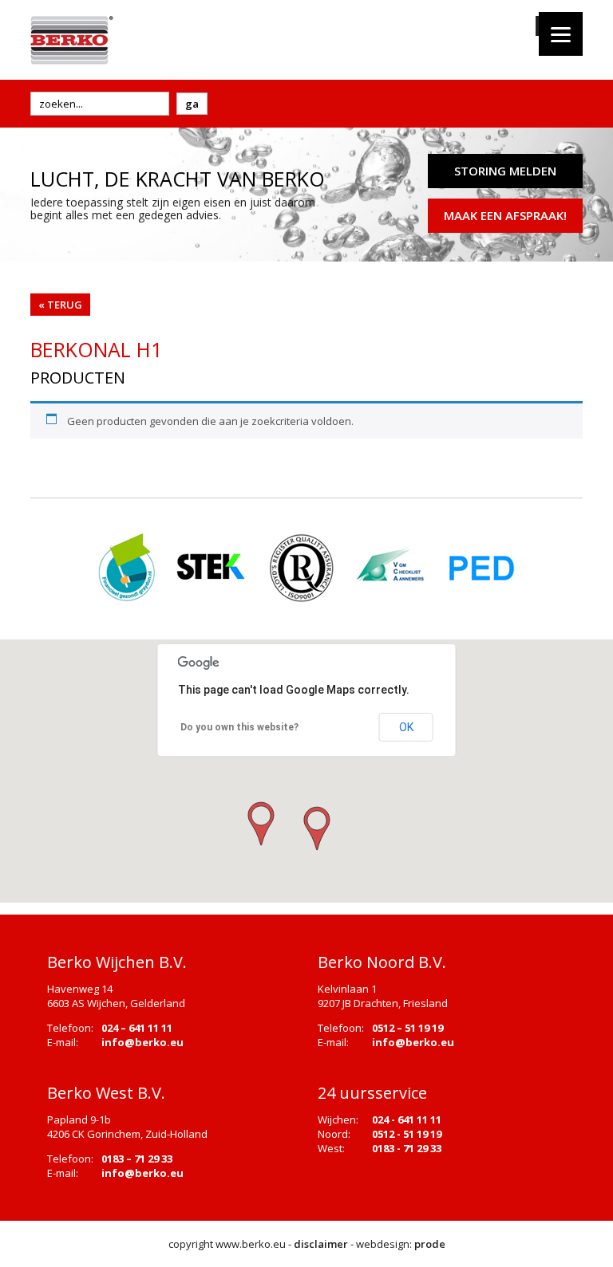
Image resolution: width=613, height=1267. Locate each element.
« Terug (60, 304)
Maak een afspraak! (505, 215)
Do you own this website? (239, 727)
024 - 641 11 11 (406, 1119)
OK (406, 727)
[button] (315, 829)
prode (429, 1244)
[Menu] (561, 34)
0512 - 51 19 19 (406, 1134)
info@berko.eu (142, 1042)
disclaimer (321, 1244)
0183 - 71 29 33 (406, 1148)
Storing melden (505, 171)
